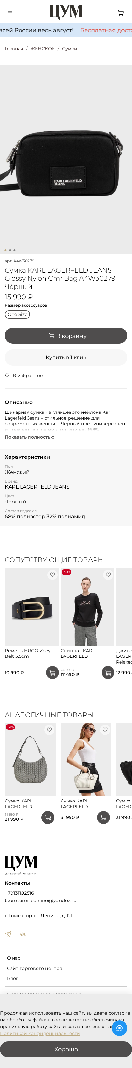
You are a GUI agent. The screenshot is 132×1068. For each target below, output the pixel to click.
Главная (14, 48)
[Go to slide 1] (5, 250)
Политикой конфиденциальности (40, 1033)
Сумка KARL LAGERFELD (19, 804)
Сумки (69, 48)
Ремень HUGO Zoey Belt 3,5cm (28, 653)
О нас (13, 958)
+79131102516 (19, 893)
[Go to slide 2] (10, 250)
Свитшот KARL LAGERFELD (78, 653)
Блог (12, 978)
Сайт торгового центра (34, 968)
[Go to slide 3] (14, 250)
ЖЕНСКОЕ (42, 48)
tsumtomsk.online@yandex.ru (41, 900)
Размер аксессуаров (26, 305)
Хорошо (66, 1049)
